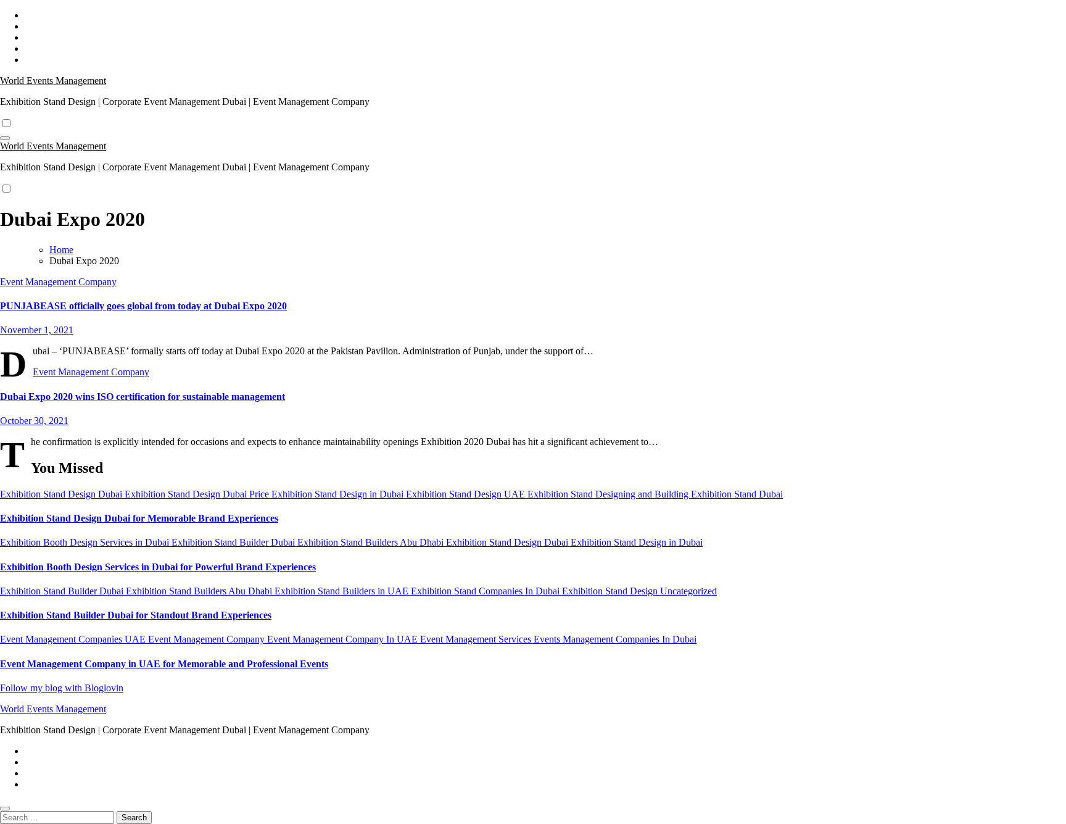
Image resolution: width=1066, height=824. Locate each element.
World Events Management (53, 80)
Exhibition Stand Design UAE (466, 494)
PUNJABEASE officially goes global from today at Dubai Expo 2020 (143, 306)
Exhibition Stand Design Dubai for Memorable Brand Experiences (139, 518)
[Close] (5, 808)
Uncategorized (688, 591)
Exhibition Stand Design (611, 591)
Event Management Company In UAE (343, 639)
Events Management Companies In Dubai (615, 639)
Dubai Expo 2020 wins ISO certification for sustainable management (142, 396)
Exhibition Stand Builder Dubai (234, 542)
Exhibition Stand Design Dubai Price (198, 494)
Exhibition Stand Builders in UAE (343, 591)
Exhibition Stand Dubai (737, 494)
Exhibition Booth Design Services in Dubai (85, 542)
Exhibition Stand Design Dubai (62, 494)
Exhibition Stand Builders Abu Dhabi (371, 542)
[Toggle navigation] (5, 138)
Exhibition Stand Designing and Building (609, 494)
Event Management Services (477, 639)
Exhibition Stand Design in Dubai (338, 494)
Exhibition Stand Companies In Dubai (486, 591)
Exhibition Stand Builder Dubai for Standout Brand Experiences (135, 615)
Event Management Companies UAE (74, 639)
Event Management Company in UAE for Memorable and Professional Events (164, 664)
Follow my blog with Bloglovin (61, 688)
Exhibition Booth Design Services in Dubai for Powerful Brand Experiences (158, 567)
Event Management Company (58, 282)
